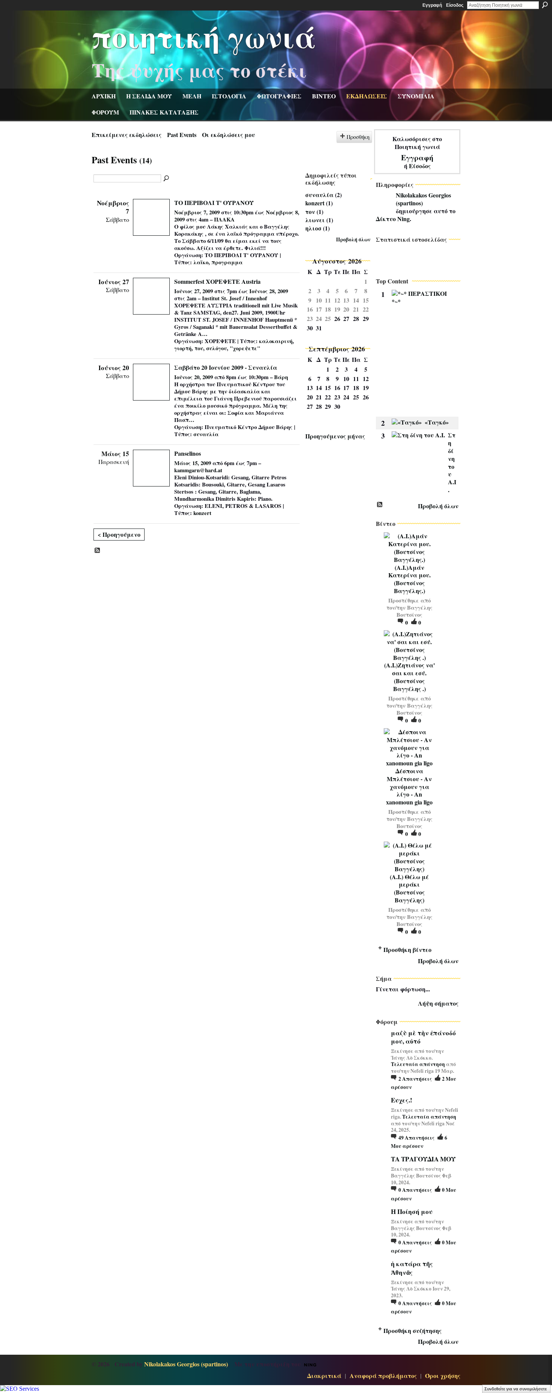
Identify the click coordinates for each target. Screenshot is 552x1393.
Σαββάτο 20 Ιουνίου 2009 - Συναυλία (225, 367)
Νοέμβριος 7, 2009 (197, 212)
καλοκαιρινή (276, 341)
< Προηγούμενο (119, 534)
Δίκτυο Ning (393, 218)
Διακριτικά (324, 1375)
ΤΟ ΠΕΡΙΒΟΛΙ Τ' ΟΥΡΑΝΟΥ (214, 202)
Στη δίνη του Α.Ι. (452, 462)
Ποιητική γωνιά (204, 36)
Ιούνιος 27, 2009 (193, 291)
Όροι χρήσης (442, 1375)
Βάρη (281, 377)
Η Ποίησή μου (412, 1211)
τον (310, 211)
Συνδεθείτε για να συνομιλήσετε (515, 1389)
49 (416, 1138)
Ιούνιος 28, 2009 (268, 291)
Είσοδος (454, 5)
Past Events (181, 134)
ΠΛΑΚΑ (224, 219)
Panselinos (187, 453)
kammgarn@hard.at (198, 470)
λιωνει (315, 219)
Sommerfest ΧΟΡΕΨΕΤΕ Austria (217, 281)
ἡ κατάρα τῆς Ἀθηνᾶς (412, 1268)
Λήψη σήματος (438, 1003)
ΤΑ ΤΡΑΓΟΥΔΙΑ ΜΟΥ (423, 1159)
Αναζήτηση (545, 5)
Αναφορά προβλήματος (383, 1375)
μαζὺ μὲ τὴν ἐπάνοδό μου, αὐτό (423, 1037)
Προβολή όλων (353, 239)
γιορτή (183, 348)
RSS (97, 550)
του (199, 348)
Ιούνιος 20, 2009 (193, 377)
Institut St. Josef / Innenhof (234, 298)
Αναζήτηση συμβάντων (166, 178)
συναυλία (206, 434)
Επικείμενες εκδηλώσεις (126, 134)
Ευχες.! (401, 1100)
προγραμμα (227, 262)
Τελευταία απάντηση (418, 1064)
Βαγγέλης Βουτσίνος (415, 611)
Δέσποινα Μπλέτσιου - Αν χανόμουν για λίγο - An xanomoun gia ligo (409, 786)
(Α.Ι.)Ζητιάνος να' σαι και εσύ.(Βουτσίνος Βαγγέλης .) (409, 677)
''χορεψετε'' (245, 348)
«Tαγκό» (437, 422)
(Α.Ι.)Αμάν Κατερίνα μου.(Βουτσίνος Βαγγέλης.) (409, 579)
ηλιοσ (313, 228)
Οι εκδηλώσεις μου (228, 134)
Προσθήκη (358, 136)
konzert (202, 513)
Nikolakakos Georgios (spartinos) (423, 199)
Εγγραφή (432, 5)
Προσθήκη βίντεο (407, 949)
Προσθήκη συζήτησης (412, 1330)
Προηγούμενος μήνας (335, 436)
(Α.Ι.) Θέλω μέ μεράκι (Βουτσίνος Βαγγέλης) (409, 888)
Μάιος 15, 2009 (192, 463)
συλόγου (216, 348)
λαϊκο (200, 262)
